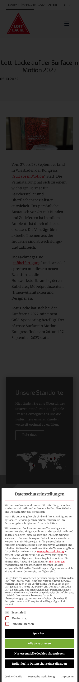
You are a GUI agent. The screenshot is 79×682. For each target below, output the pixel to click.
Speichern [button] (40, 633)
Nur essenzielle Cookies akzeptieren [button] (39, 653)
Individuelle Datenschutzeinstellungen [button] (39, 663)
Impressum (67, 676)
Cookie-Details (13, 676)
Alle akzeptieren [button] (39, 643)
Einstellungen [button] (57, 561)
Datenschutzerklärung (50, 551)
